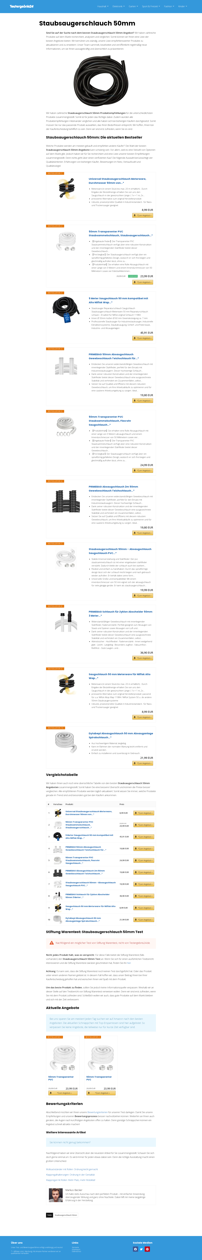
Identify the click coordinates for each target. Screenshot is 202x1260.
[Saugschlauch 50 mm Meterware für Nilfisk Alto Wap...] (66, 683)
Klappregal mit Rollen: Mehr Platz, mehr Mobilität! (70, 1180)
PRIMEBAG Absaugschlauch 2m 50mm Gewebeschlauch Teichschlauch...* (113, 488)
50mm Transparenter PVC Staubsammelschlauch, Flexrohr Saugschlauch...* (110, 420)
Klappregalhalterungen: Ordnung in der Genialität (70, 1174)
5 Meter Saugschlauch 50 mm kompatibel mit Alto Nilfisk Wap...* (118, 300)
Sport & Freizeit (150, 6)
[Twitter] (141, 1249)
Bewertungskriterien (97, 1112)
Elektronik (117, 6)
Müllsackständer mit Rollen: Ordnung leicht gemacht (72, 1169)
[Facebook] (135, 1249)
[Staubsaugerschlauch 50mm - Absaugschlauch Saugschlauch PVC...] (66, 558)
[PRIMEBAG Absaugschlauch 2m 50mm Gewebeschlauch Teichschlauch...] (66, 498)
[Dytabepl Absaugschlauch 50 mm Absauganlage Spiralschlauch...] (66, 743)
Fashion (168, 6)
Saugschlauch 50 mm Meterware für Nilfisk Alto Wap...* (119, 676)
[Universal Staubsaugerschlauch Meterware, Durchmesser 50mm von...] (66, 188)
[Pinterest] (147, 1249)
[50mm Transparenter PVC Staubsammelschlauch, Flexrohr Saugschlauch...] (66, 426)
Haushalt (101, 6)
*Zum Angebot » (144, 215)
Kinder (181, 6)
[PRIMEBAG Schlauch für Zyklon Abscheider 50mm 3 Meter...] (66, 621)
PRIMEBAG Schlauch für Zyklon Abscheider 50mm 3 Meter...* (120, 613)
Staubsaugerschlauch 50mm (66, 1215)
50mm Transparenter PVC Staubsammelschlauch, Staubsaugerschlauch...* (121, 233)
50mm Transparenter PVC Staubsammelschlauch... (62, 1078)
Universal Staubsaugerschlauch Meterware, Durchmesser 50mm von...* (117, 181)
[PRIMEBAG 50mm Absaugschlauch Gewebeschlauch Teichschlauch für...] (66, 363)
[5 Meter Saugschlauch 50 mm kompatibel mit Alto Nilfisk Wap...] (66, 310)
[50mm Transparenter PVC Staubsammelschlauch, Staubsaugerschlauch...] (66, 241)
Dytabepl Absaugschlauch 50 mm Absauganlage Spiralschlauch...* (121, 735)
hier (129, 962)
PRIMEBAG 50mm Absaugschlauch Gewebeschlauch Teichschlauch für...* (114, 356)
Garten (132, 6)
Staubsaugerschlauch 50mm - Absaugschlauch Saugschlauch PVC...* (120, 551)
